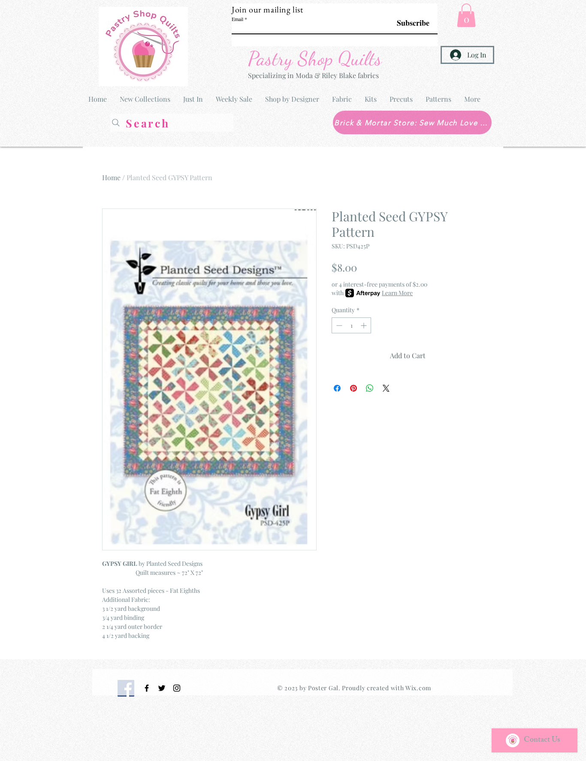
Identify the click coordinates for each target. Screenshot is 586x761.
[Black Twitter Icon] (161, 688)
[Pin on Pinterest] (353, 388)
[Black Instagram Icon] (176, 688)
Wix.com (418, 688)
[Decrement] (338, 325)
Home (111, 177)
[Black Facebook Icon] (146, 688)
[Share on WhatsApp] (370, 388)
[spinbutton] (351, 325)
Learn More (397, 293)
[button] (466, 15)
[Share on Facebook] (337, 388)
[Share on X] (386, 388)
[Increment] (364, 325)
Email (237, 18)
